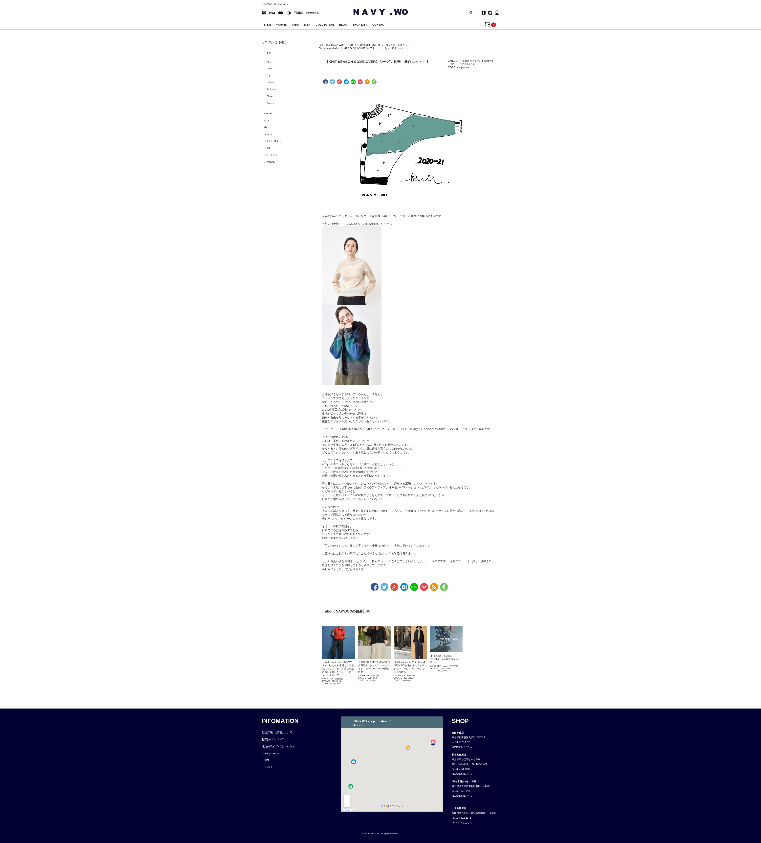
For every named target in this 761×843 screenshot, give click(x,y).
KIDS (295, 24)
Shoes (270, 96)
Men (266, 127)
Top (321, 45)
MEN (307, 24)
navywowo (463, 67)
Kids (266, 120)
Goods (270, 103)
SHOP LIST (360, 24)
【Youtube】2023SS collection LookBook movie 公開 (446, 659)
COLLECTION (325, 24)
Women (268, 113)
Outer (269, 68)
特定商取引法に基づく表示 (278, 746)
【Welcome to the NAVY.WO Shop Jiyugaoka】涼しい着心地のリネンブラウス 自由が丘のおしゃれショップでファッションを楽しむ (338, 668)
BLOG (343, 24)
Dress (271, 82)
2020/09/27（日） (469, 64)
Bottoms (271, 89)
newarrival (331, 48)
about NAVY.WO (334, 45)
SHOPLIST (270, 155)
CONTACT (379, 24)
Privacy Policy (270, 753)
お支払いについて (273, 739)
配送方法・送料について (277, 732)
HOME (266, 760)
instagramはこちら (462, 747)
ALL (269, 61)
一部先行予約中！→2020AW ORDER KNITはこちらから (357, 223)
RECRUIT (268, 767)
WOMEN (281, 24)
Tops (269, 75)
